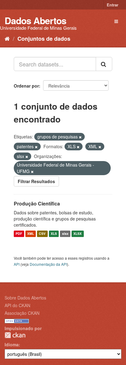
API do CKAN (17, 305)
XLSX (77, 233)
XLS (54, 233)
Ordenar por (26, 86)
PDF (19, 233)
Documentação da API (48, 264)
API (17, 264)
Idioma (12, 344)
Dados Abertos (35, 20)
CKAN (15, 335)
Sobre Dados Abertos (25, 298)
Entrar (112, 5)
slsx (65, 233)
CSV (42, 233)
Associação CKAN (22, 313)
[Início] (7, 38)
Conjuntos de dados (43, 39)
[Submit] (104, 64)
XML (30, 233)
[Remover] (80, 136)
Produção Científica (37, 203)
